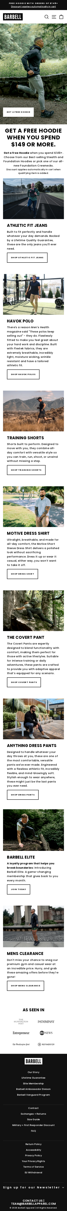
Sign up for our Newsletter (31, 1187)
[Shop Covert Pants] (33, 643)
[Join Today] (33, 856)
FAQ (33, 1130)
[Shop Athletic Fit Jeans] (33, 225)
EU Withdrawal (33, 1172)
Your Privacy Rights (33, 1161)
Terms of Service (33, 1166)
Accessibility (33, 1149)
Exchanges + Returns (33, 1113)
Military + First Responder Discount (33, 1125)
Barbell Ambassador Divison (33, 1089)
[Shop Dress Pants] (33, 754)
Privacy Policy (33, 1155)
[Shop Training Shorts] (33, 437)
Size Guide (33, 1119)
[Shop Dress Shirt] (33, 537)
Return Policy (33, 1144)
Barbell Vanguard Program (33, 1094)
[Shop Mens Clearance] (33, 953)
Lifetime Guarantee (34, 1077)
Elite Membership (33, 1083)
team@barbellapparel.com (33, 1204)
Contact (33, 1108)
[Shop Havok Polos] (33, 331)
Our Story (33, 1072)
